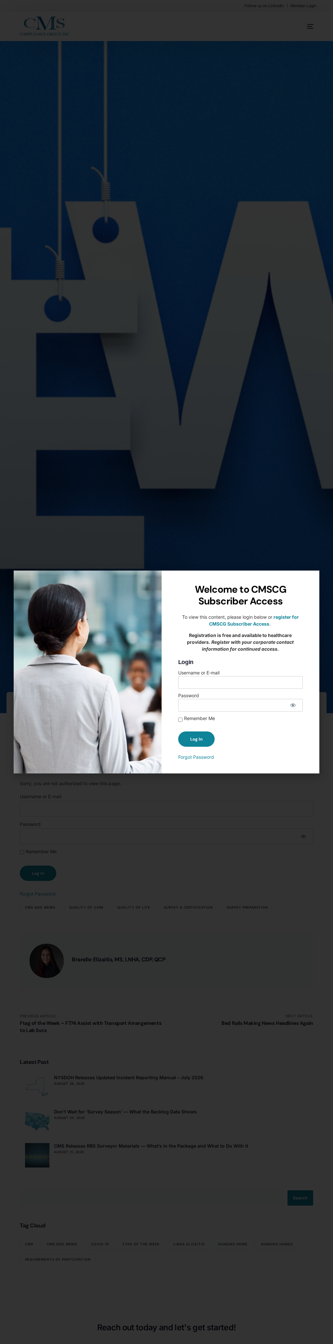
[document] (166, 672)
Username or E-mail (199, 672)
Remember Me (199, 718)
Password (188, 695)
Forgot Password (196, 757)
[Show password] (293, 705)
